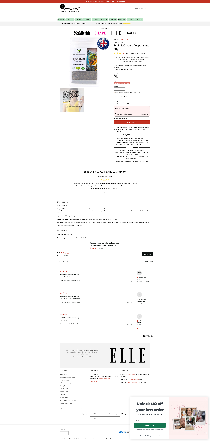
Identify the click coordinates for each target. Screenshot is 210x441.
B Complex (96, 19)
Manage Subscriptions (66, 403)
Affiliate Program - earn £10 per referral (71, 409)
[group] (65, 253)
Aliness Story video (132, 382)
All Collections (64, 397)
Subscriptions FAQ (65, 406)
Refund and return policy (67, 383)
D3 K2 (87, 19)
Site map (62, 394)
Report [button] (74, 280)
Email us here (94, 381)
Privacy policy (92, 438)
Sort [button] (58, 262)
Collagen (78, 19)
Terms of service (64, 380)
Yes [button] (72, 280)
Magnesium (61, 19)
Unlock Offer (150, 425)
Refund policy (84, 438)
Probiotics (104, 19)
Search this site (64, 391)
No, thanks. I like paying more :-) (150, 436)
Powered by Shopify (74, 438)
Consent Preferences (111, 438)
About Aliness (64, 374)
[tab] (148, 262)
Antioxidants (112, 19)
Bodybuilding (121, 19)
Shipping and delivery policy (67, 377)
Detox (130, 19)
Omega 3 (70, 19)
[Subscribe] (118, 418)
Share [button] (78, 280)
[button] (77, 16)
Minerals (139, 19)
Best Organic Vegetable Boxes (68, 400)
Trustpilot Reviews (133, 379)
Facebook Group (130, 374)
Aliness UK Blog (64, 388)
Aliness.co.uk (67, 438)
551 (123, 53)
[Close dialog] (206, 399)
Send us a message (104, 378)
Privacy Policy (64, 385)
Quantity (116, 86)
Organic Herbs (124, 39)
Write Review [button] (147, 254)
